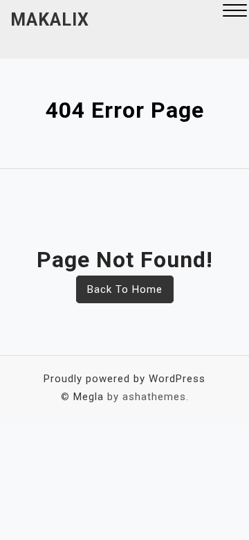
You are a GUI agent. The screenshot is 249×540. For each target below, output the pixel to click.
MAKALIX (49, 20)
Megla (88, 396)
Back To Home (125, 289)
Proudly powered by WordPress (124, 378)
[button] (235, 12)
